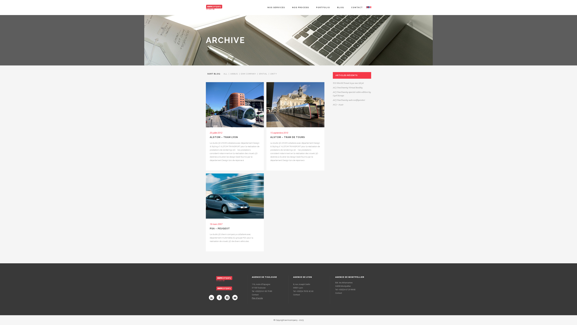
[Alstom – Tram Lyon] (235, 104)
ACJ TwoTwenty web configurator (349, 100)
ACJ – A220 (338, 104)
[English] (367, 7)
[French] (370, 7)
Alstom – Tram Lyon (224, 137)
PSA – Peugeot (220, 228)
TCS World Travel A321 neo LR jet (348, 83)
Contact (255, 295)
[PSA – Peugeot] (235, 196)
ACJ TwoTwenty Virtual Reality (348, 87)
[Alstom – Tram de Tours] (295, 104)
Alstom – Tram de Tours (287, 137)
